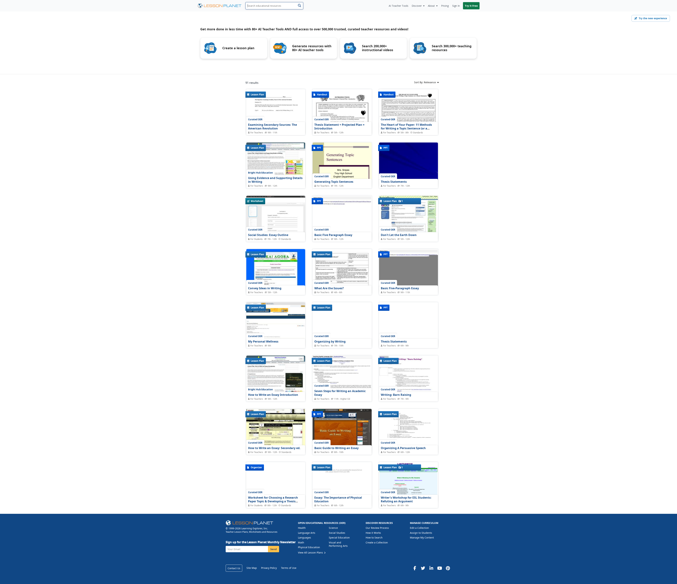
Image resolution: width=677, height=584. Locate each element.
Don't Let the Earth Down (399, 235)
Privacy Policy (269, 568)
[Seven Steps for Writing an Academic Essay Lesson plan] (342, 373)
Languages (304, 537)
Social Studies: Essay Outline (268, 235)
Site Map (251, 568)
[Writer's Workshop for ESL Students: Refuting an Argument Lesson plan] (408, 482)
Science (333, 527)
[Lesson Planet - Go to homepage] (221, 5)
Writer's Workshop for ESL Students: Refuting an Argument (406, 499)
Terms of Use (288, 568)
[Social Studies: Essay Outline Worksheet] (275, 218)
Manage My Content (422, 537)
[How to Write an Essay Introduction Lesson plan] (275, 378)
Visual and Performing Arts (338, 544)
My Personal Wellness (263, 341)
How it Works (373, 532)
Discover (417, 5)
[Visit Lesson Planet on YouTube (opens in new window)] (439, 568)
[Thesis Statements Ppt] (408, 165)
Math (301, 542)
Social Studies (337, 532)
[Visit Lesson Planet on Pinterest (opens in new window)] (447, 568)
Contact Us (234, 568)
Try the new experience (653, 18)
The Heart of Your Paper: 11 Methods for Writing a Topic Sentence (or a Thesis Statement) (406, 128)
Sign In (456, 5)
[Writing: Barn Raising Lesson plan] (408, 378)
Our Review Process (377, 527)
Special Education (339, 537)
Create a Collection (377, 542)
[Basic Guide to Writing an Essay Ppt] (342, 431)
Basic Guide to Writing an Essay (336, 448)
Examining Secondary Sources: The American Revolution (272, 127)
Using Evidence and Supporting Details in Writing (275, 180)
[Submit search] (299, 5)
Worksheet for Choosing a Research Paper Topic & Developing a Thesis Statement (273, 501)
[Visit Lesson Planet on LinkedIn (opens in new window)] (431, 568)
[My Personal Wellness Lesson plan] (275, 324)
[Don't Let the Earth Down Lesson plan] (408, 218)
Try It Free (471, 5)
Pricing (445, 5)
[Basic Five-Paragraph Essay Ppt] (408, 271)
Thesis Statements (394, 182)
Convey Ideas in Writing (264, 288)
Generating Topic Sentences (333, 182)
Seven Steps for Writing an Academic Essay (340, 393)
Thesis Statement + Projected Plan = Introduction (339, 127)
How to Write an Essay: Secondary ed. (274, 448)
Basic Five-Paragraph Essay (400, 288)
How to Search (374, 537)
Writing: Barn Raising (396, 395)
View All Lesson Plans (311, 552)
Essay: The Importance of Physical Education (338, 499)
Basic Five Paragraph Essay (333, 235)
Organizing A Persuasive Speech (403, 448)
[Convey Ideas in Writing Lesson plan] (275, 271)
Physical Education (309, 547)
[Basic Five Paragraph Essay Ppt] (342, 218)
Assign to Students (421, 532)
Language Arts (306, 532)
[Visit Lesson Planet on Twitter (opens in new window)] (422, 568)
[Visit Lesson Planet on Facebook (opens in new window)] (414, 568)
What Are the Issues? (329, 288)
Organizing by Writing (330, 341)
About (431, 5)
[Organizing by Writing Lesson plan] (342, 324)
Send (273, 549)
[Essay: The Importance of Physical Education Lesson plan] (342, 484)
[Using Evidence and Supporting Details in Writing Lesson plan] (275, 165)
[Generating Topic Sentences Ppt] (342, 165)
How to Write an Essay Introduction (273, 395)
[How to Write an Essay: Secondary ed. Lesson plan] (275, 431)
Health (302, 527)
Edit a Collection (419, 527)
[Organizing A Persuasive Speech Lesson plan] (408, 431)
